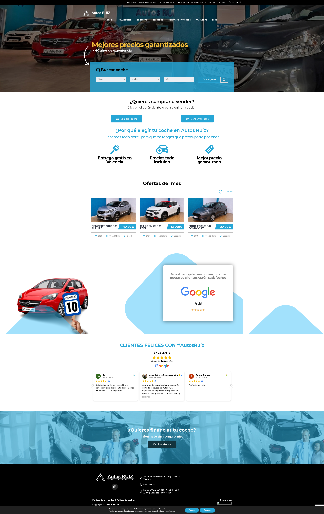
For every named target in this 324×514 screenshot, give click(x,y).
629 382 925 (132, 2)
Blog (214, 20)
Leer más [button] (146, 397)
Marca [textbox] (100, 79)
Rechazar (207, 510)
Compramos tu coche (179, 20)
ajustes (171, 511)
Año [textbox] (167, 79)
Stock (110, 20)
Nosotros (158, 20)
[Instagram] (115, 487)
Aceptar (192, 510)
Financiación (124, 20)
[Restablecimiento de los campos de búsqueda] (224, 80)
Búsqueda (211, 79)
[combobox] (111, 79)
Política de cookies (125, 500)
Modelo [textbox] (135, 79)
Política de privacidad (103, 500)
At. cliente (201, 20)
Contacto (222, 2)
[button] (231, 386)
